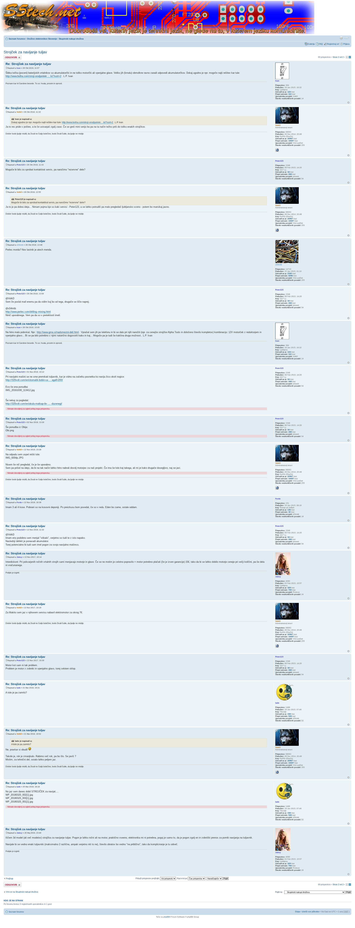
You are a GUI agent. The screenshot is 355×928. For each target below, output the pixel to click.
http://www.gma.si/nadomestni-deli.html (58, 332)
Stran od (338, 57)
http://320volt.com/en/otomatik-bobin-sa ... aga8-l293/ (34, 380)
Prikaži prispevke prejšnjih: (148, 878)
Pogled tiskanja (341, 38)
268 (290, 174)
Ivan (19, 68)
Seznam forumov (17, 39)
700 (290, 590)
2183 (290, 273)
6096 (290, 276)
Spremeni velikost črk (346, 38)
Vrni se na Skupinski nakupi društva (22, 892)
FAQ (321, 44)
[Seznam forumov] (157, 18)
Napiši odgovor (10, 56)
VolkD (19, 112)
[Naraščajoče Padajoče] (217, 878)
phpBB (166, 917)
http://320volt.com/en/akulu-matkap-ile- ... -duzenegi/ (34, 403)
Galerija (311, 44)
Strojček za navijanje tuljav (25, 52)
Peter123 (21, 165)
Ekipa (297, 911)
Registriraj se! (333, 44)
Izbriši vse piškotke (311, 911)
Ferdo (19, 502)
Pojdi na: (279, 892)
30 (289, 512)
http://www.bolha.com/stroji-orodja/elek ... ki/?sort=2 (33, 76)
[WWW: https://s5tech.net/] (277, 150)
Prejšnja (9, 878)
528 (290, 716)
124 (289, 92)
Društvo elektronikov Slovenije (42, 39)
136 (289, 510)
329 (289, 588)
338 (289, 714)
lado (19, 688)
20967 (290, 139)
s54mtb (20, 245)
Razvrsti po (182, 878)
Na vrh (348, 103)
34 (289, 172)
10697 (291, 141)
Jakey (19, 557)
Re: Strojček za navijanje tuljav (28, 64)
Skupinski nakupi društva (71, 39)
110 (290, 94)
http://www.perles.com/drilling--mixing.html (28, 311)
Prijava (346, 44)
